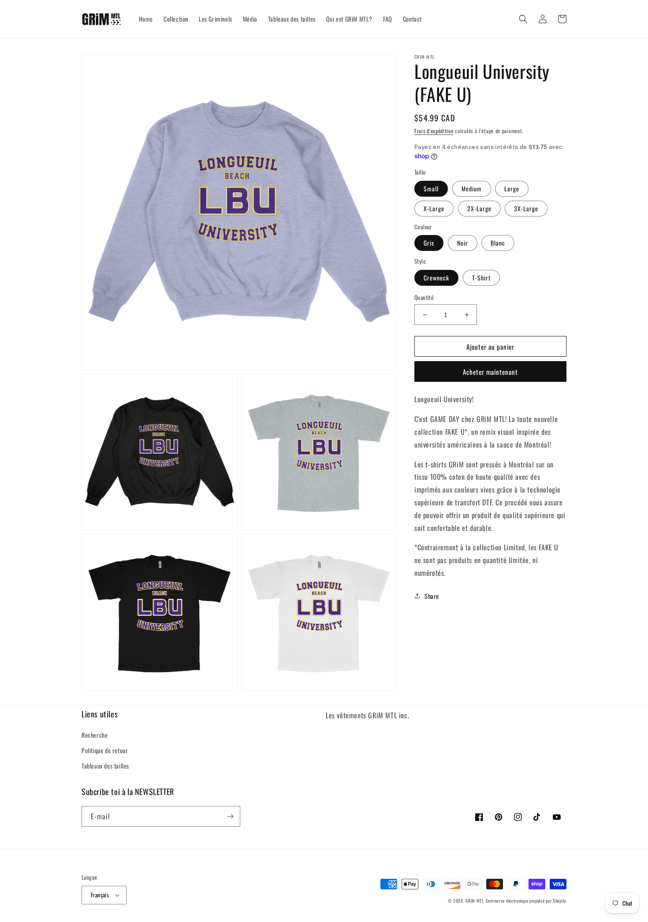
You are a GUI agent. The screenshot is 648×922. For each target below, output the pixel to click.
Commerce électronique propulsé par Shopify (526, 900)
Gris (429, 242)
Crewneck (436, 277)
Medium (472, 188)
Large (511, 188)
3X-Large (526, 208)
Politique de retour (105, 750)
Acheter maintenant (490, 372)
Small (431, 188)
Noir (462, 242)
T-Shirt (481, 277)
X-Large (434, 208)
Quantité (423, 297)
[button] (523, 19)
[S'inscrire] (230, 816)
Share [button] (432, 595)
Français (100, 894)
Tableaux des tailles (105, 765)
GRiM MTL (475, 900)
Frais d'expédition (434, 130)
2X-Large (479, 208)
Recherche (95, 734)
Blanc (498, 242)
